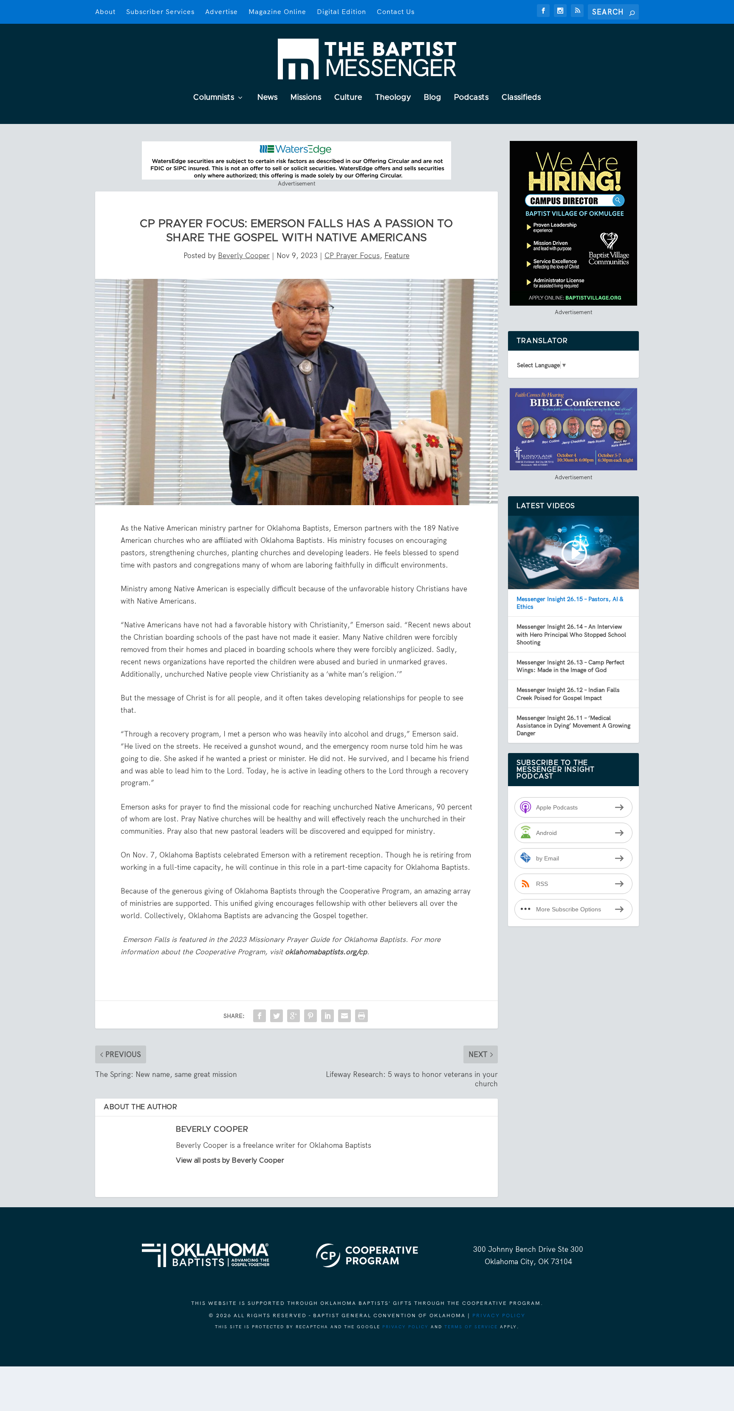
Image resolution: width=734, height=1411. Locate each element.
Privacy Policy (498, 1315)
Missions (306, 97)
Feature (396, 255)
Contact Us (396, 11)
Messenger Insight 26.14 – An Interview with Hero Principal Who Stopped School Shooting (571, 634)
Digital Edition (341, 11)
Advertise (221, 11)
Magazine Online (277, 11)
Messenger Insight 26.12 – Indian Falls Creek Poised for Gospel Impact (568, 693)
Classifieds (521, 97)
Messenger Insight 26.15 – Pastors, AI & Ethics (570, 602)
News (267, 97)
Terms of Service (471, 1326)
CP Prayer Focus (352, 255)
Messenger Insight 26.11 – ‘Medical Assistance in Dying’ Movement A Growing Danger (573, 725)
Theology (393, 97)
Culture (348, 97)
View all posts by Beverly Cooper (230, 1160)
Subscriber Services (160, 11)
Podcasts (471, 97)
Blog (432, 97)
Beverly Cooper (244, 255)
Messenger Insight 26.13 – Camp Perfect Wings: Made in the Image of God (570, 666)
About (105, 11)
